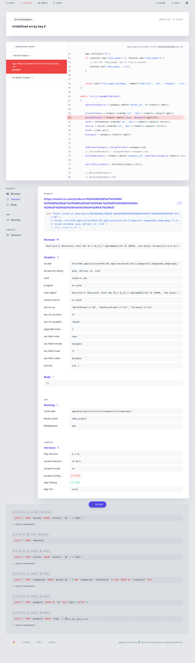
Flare (143, 642)
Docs (39, 642)
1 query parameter (24, 524)
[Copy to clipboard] (179, 214)
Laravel (52, 642)
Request (10, 188)
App (8, 214)
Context (10, 230)
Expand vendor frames (25, 46)
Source (26, 642)
